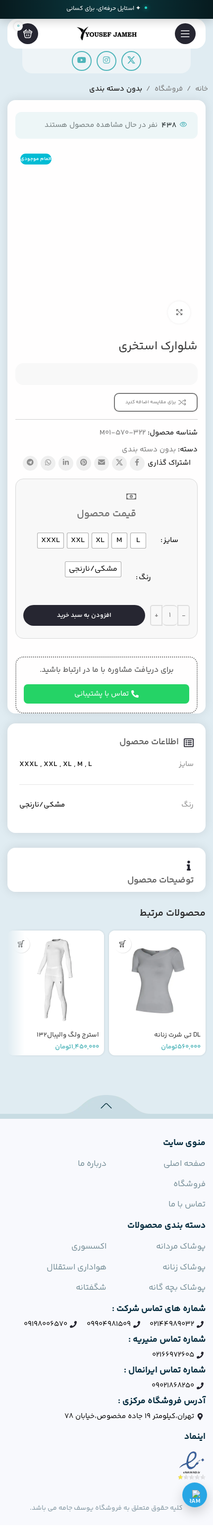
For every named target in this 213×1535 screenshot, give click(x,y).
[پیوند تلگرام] (30, 463)
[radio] (138, 540)
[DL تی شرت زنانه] (157, 979)
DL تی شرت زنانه (177, 1035)
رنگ (145, 577)
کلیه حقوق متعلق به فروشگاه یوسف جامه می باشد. (106, 1508)
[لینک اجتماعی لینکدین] (65, 463)
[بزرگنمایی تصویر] (179, 312)
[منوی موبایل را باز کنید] (185, 34)
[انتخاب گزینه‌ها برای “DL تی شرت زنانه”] (122, 944)
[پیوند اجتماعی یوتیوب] (82, 61)
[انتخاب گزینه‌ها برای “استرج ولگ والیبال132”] (21, 944)
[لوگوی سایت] (106, 33)
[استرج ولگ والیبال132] (55, 979)
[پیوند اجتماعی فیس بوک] (137, 463)
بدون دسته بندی (115, 89)
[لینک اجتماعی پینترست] (83, 463)
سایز (170, 540)
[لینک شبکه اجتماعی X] (131, 61)
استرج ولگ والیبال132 (68, 1035)
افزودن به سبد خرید (84, 615)
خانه (201, 89)
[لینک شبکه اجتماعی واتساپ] (48, 463)
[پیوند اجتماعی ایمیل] (101, 463)
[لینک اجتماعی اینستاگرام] (106, 61)
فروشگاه (169, 89)
